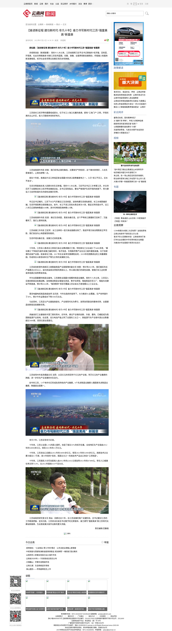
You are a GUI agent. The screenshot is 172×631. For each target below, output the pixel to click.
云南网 (40, 24)
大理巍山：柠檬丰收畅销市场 (37, 562)
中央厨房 (103, 616)
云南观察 (118, 225)
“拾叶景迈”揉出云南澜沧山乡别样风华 (128, 169)
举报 (106, 542)
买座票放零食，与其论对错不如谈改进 (129, 130)
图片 (46, 4)
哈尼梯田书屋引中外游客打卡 (125, 173)
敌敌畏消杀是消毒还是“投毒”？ (126, 124)
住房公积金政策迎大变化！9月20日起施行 (130, 104)
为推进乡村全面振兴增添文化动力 (127, 243)
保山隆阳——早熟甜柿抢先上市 (38, 569)
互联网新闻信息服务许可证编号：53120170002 (78, 618)
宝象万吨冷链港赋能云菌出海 (98, 609)
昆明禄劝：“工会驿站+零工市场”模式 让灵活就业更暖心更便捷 (51, 548)
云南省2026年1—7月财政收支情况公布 (41, 559)
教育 (85, 4)
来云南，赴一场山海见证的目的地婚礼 (129, 176)
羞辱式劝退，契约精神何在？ (125, 118)
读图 (28, 576)
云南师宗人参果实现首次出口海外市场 (41, 555)
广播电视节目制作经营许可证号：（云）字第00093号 (86, 623)
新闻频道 (49, 24)
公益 (57, 4)
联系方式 (92, 616)
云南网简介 (59, 616)
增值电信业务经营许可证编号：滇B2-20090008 (70, 625)
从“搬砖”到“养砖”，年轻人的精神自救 (128, 121)
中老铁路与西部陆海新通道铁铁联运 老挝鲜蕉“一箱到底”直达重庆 (51, 551)
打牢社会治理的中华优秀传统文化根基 (129, 240)
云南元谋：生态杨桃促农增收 (37, 566)
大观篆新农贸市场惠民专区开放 (98, 592)
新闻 (36, 4)
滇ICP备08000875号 (55, 618)
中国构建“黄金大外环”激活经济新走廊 (59, 592)
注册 (146, 4)
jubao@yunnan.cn (109, 630)
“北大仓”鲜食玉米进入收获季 (76, 592)
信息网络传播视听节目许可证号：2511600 (109, 618)
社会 (52, 4)
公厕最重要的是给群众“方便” (125, 127)
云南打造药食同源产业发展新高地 (57, 609)
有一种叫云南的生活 (130, 214)
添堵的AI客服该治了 (122, 133)
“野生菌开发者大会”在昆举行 (35, 609)
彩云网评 (64, 4)
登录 (141, 4)
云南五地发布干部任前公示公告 (126, 234)
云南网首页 (28, 4)
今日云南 (30, 542)
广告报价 (81, 616)
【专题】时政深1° (121, 221)
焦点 (58, 24)
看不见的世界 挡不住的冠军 (130, 166)
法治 (80, 4)
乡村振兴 (73, 4)
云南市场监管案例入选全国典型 (126, 98)
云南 (41, 4)
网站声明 (114, 616)
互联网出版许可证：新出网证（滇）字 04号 (86, 621)
